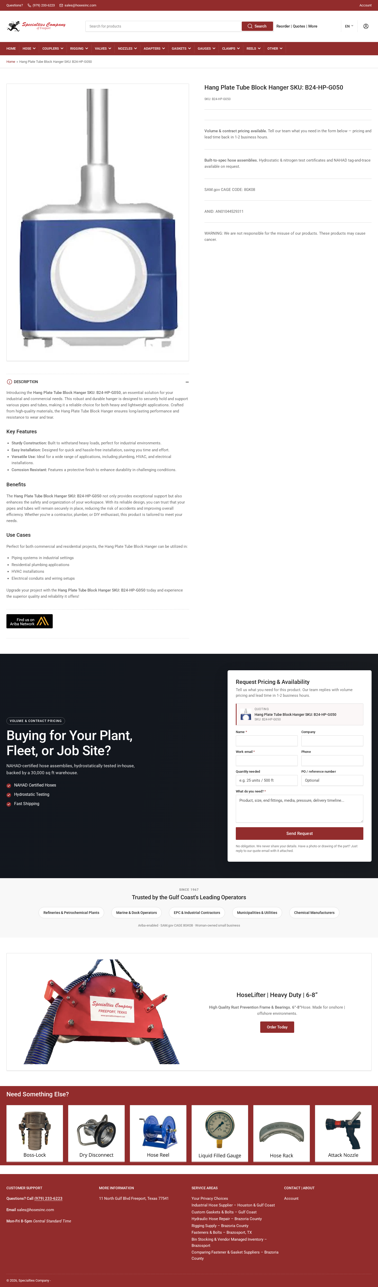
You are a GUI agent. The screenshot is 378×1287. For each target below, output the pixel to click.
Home (11, 48)
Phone (306, 752)
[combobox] (179, 26)
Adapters (152, 48)
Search (260, 26)
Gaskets (179, 48)
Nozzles (125, 48)
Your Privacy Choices (210, 1198)
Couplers (50, 48)
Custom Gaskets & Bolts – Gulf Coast (224, 1212)
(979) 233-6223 (48, 1198)
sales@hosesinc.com (35, 1209)
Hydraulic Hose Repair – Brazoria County (227, 1219)
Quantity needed (248, 771)
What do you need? (251, 791)
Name (241, 732)
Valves (101, 48)
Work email (245, 752)
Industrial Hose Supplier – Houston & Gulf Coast (233, 1205)
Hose (27, 48)
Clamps (228, 48)
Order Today (277, 1027)
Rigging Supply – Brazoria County (220, 1225)
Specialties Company (34, 1280)
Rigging (77, 48)
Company (308, 732)
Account (365, 5)
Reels (251, 48)
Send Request (299, 833)
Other (272, 48)
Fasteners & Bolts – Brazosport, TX (222, 1232)
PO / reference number (318, 771)
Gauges (204, 48)
